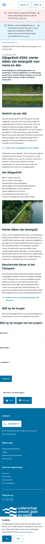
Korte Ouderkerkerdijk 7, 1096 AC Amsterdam (19, 431)
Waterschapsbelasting (11, 449)
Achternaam (5, 348)
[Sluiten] (38, 13)
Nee (18, 539)
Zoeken (23, 5)
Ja (7, 539)
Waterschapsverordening (12, 455)
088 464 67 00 (13, 424)
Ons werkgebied (8, 483)
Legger (4, 452)
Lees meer (22, 18)
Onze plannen (7, 480)
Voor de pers (7, 459)
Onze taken (6, 477)
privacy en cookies (25, 532)
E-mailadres (5, 362)
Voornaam (4, 333)
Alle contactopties (9, 434)
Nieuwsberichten (9, 43)
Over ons (5, 473)
